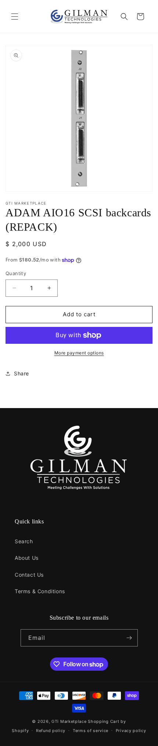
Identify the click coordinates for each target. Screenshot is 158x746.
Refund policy (50, 730)
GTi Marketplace (69, 721)
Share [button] (21, 373)
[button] (15, 16)
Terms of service (90, 730)
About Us (27, 558)
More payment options (79, 353)
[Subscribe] (129, 637)
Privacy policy (131, 730)
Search (24, 541)
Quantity (16, 273)
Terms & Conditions (40, 591)
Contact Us (29, 575)
